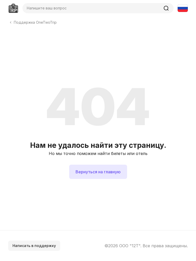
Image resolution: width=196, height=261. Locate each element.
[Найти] (166, 8)
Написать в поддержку (34, 245)
